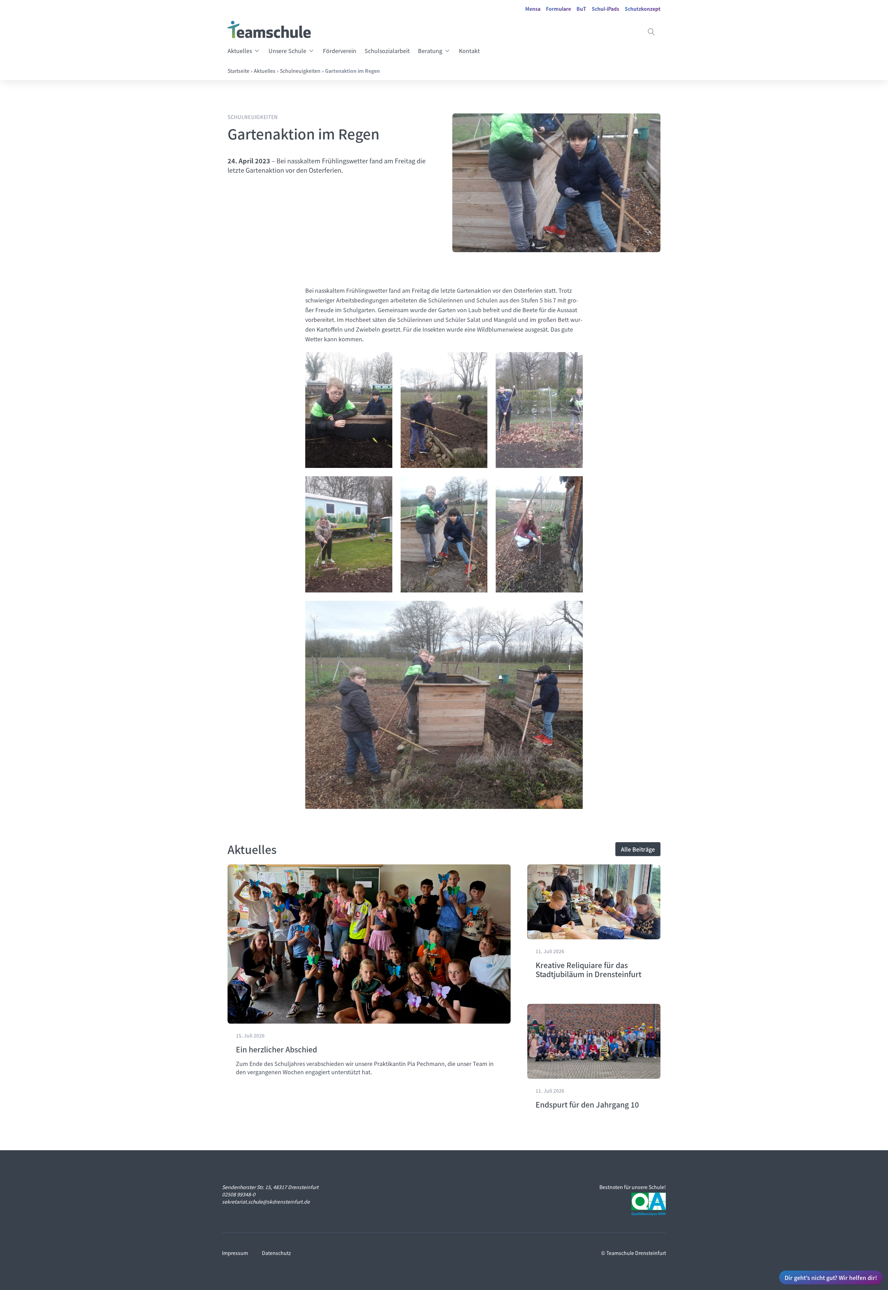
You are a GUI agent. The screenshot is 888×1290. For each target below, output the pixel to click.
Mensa (532, 8)
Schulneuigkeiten (300, 70)
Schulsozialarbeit (387, 50)
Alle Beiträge (638, 849)
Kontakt (469, 50)
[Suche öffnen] (651, 32)
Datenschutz (276, 1252)
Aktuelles (240, 50)
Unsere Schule (287, 50)
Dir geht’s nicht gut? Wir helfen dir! (831, 1277)
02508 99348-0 (238, 1194)
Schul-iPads (605, 8)
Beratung (430, 50)
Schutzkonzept (642, 8)
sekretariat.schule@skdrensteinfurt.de (266, 1201)
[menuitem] (246, 51)
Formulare (558, 8)
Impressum (235, 1252)
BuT (581, 8)
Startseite (238, 70)
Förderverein (339, 50)
